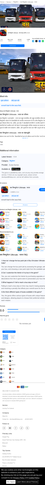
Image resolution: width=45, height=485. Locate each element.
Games (8, 2)
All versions (25, 204)
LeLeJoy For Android (8, 408)
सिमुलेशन (15, 2)
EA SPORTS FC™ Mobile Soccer (11, 457)
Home (2, 2)
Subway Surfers (6, 453)
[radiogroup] (9, 319)
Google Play (5, 437)
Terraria (4, 466)
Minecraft (5, 443)
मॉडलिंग (1, 144)
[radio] (2, 319)
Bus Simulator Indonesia (9, 460)
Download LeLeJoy (9, 331)
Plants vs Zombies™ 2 (8, 463)
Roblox (4, 446)
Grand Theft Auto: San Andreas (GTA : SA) (14, 440)
